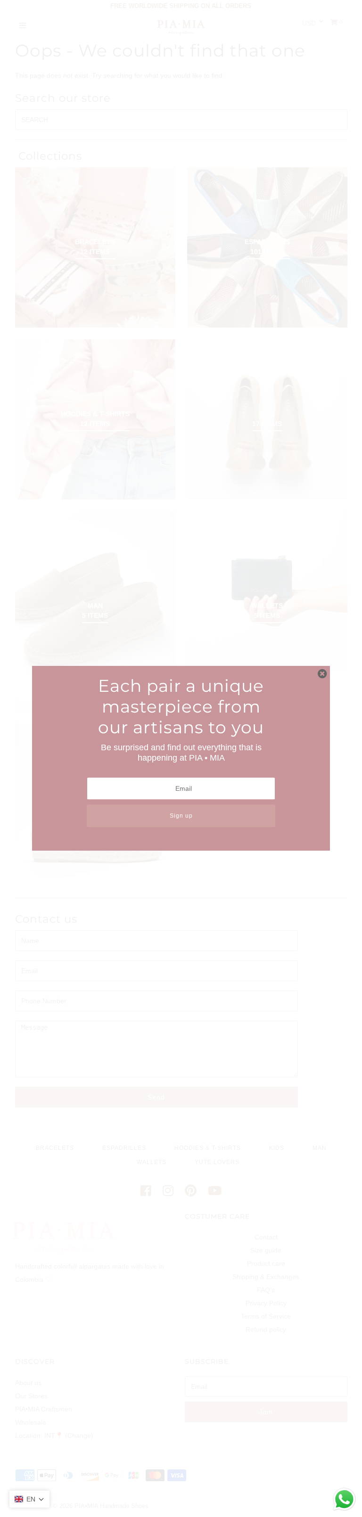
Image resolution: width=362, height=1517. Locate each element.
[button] (29, 1499)
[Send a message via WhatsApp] (344, 1499)
